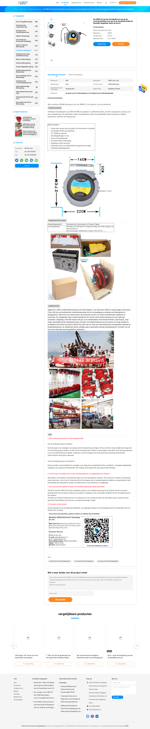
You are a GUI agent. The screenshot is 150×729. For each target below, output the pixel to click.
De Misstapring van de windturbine (27, 71)
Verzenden (60, 599)
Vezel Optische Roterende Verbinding (27, 40)
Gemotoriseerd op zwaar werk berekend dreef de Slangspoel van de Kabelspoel (30, 132)
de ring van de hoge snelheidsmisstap (27, 54)
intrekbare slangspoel (27, 50)
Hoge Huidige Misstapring (27, 67)
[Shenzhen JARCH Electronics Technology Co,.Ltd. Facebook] (92, 716)
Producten (17, 685)
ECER (126, 726)
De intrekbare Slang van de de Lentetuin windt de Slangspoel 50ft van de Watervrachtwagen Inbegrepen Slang (44, 705)
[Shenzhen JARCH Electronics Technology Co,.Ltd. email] (16, 160)
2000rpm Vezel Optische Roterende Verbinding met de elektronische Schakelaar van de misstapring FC (71, 709)
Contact (27, 166)
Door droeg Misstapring (27, 22)
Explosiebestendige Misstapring (27, 87)
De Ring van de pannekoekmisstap (27, 31)
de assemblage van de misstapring (27, 76)
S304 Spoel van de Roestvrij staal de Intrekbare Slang (29, 125)
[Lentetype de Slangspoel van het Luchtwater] (18, 119)
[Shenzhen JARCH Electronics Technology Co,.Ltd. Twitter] (87, 716)
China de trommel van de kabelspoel (33, 726)
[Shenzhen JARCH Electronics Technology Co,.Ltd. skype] (31, 160)
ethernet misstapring (27, 63)
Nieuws (16, 691)
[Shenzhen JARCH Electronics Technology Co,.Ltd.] (23, 3)
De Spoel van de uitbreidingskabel (108, 561)
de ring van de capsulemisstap (27, 26)
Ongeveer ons (18, 688)
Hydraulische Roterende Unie (27, 92)
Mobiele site (18, 697)
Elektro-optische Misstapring (27, 45)
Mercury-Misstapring (27, 59)
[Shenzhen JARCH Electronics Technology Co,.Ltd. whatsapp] (21, 160)
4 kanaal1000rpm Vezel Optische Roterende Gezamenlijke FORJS (68, 689)
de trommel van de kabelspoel (84, 561)
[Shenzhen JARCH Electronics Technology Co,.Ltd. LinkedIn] (97, 716)
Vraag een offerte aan (127, 3)
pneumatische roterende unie (27, 97)
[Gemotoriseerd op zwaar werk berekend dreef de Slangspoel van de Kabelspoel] (18, 133)
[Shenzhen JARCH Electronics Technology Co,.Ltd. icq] (36, 160)
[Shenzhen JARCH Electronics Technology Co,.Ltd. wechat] (26, 160)
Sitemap (16, 694)
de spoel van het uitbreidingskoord (59, 561)
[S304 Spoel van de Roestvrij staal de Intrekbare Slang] (18, 126)
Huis (15, 682)
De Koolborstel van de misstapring (27, 103)
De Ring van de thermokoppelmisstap (27, 81)
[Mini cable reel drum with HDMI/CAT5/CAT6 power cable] (73, 35)
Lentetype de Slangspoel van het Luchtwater (29, 118)
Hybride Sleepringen (27, 36)
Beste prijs (102, 44)
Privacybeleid (18, 700)
